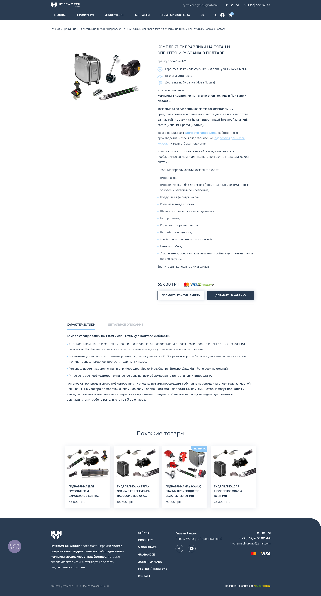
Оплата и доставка (175, 15)
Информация (114, 15)
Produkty (145, 540)
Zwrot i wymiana (150, 561)
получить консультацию (181, 295)
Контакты (142, 15)
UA (202, 15)
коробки (163, 143)
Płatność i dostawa (152, 569)
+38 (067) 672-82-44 (256, 5)
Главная (60, 15)
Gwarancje (146, 554)
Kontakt (144, 576)
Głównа (143, 533)
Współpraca (147, 547)
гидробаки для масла (230, 138)
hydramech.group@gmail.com (200, 5)
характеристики (81, 325)
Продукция (85, 15)
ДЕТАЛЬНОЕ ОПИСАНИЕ (125, 325)
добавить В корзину (230, 295)
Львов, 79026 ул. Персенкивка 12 (199, 539)
